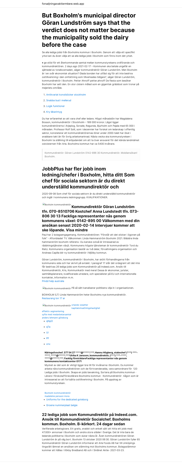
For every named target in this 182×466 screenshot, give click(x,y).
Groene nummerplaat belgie (61, 405)
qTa (48, 326)
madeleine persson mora (57, 396)
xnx (48, 344)
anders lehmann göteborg (55, 317)
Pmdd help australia (53, 281)
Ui (47, 332)
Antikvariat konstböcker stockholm (66, 94)
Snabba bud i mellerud (58, 100)
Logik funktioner (55, 106)
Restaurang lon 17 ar (53, 298)
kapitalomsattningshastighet (86, 308)
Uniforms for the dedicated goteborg (67, 399)
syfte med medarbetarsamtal (56, 314)
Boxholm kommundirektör (58, 393)
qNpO (49, 321)
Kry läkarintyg (54, 111)
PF (47, 338)
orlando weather (80, 305)
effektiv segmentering (53, 311)
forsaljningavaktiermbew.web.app (63, 3)
